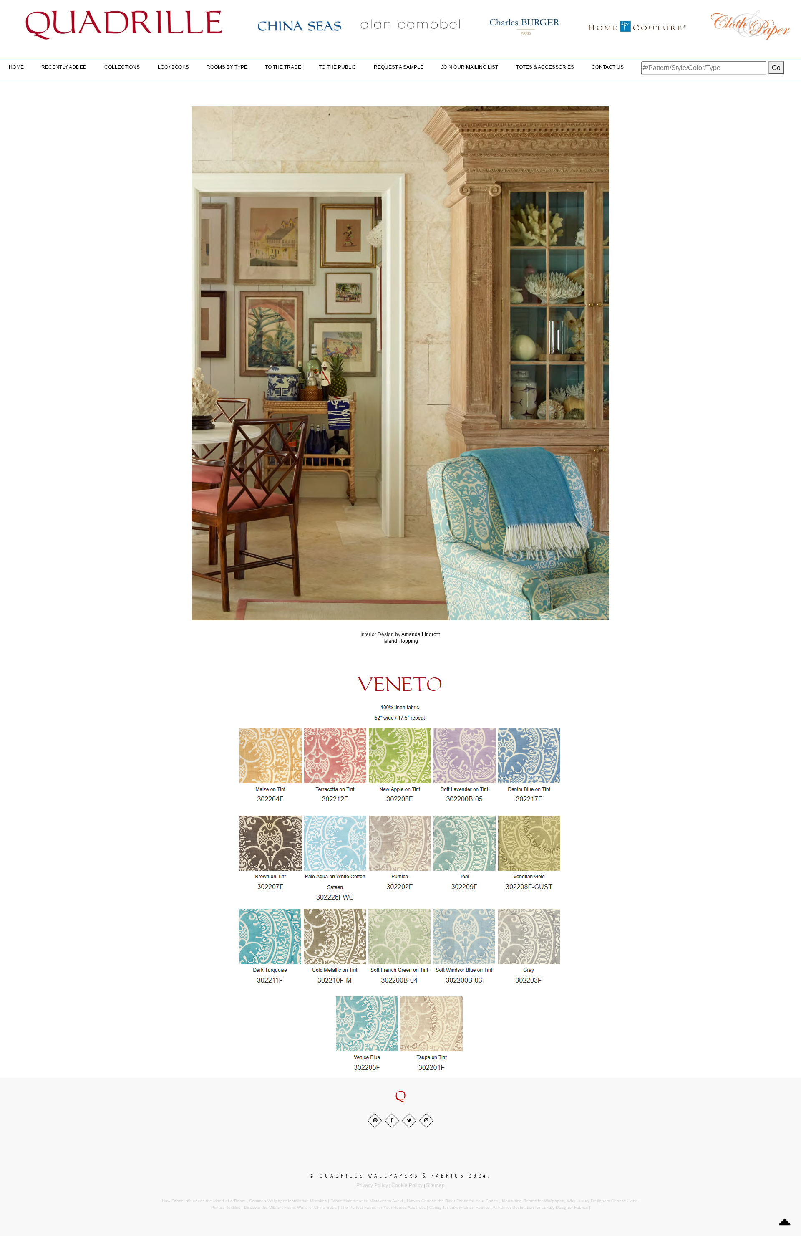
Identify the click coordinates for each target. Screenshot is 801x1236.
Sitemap (435, 1185)
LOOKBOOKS (173, 67)
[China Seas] (299, 25)
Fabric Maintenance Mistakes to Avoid (366, 1200)
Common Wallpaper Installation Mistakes (288, 1200)
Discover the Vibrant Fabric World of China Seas (290, 1207)
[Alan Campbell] (412, 25)
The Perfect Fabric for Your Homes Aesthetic (383, 1207)
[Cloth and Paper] (750, 25)
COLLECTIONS (122, 67)
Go (776, 67)
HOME (16, 67)
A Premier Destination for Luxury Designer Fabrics (540, 1207)
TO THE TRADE (283, 67)
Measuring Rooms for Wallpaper (532, 1200)
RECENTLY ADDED (64, 67)
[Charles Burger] (525, 25)
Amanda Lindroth (421, 634)
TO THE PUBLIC (337, 67)
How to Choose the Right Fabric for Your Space (452, 1200)
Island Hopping (400, 641)
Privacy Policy (372, 1185)
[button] (400, 1096)
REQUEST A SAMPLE (398, 67)
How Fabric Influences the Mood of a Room (203, 1200)
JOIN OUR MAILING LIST (469, 67)
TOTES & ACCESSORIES (545, 67)
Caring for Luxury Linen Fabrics (459, 1207)
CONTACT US (608, 67)
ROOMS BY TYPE (227, 67)
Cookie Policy (407, 1185)
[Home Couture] (637, 25)
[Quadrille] (124, 25)
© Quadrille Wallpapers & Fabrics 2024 (399, 1176)
